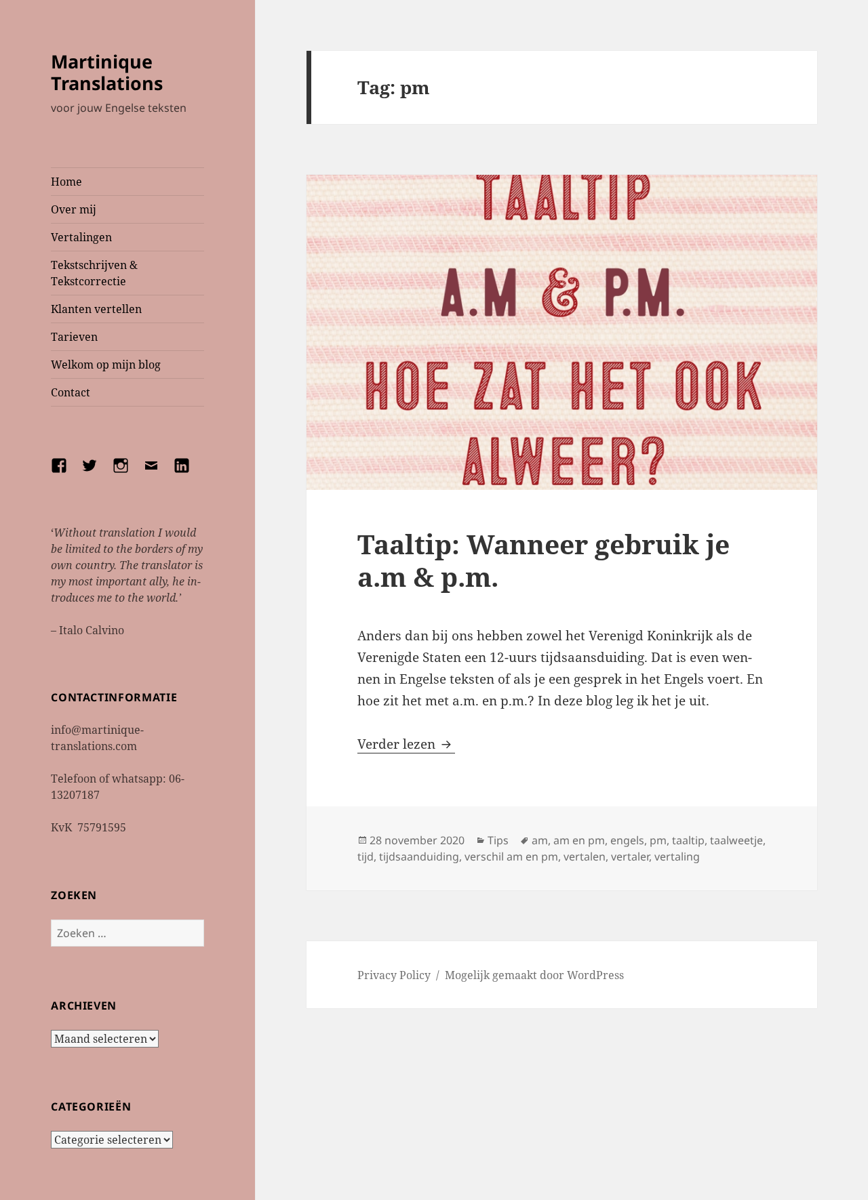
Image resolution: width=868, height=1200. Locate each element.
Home (66, 181)
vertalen (585, 856)
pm (658, 840)
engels (627, 840)
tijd (365, 856)
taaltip (688, 840)
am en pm (579, 840)
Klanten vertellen (96, 309)
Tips (498, 840)
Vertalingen (81, 237)
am (540, 840)
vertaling (677, 856)
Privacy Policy (394, 975)
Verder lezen (406, 744)
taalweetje (736, 840)
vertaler (630, 856)
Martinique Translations (107, 72)
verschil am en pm (511, 856)
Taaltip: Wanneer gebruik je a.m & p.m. (543, 560)
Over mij (73, 209)
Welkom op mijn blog (106, 364)
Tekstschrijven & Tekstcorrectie (94, 273)
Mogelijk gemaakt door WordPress (534, 975)
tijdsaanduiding (419, 856)
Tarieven (74, 336)
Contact (70, 392)
